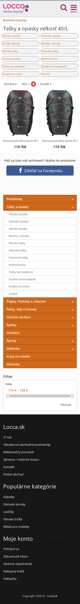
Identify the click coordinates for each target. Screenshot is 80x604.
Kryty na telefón (18, 356)
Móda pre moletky (16, 527)
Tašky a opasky (18, 207)
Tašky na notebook (14, 66)
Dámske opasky (51, 36)
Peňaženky (14, 199)
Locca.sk (52, 596)
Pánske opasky (11, 36)
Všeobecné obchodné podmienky (26, 445)
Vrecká (46, 74)
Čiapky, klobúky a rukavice (26, 301)
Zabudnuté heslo (15, 556)
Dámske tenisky (14, 504)
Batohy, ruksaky (51, 43)
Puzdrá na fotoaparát (54, 66)
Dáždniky (13, 349)
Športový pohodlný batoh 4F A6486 (24, 141)
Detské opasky (11, 43)
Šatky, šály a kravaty (22, 309)
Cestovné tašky (11, 59)
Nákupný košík (13, 571)
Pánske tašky (10, 51)
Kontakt (8, 467)
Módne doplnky (16, 20)
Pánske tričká (12, 519)
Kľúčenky (13, 364)
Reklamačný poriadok (18, 452)
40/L (24, 84)
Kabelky (8, 497)
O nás (7, 437)
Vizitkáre (13, 333)
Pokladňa (9, 579)
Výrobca (9, 84)
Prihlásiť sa (11, 549)
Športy (11, 341)
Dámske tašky (50, 51)
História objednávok (17, 564)
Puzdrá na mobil (12, 74)
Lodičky (8, 512)
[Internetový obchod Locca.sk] (16, 7)
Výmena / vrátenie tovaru (21, 459)
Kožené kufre (49, 59)
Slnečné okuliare (19, 317)
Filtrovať (65, 405)
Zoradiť (44, 84)
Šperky (12, 325)
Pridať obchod (13, 474)
